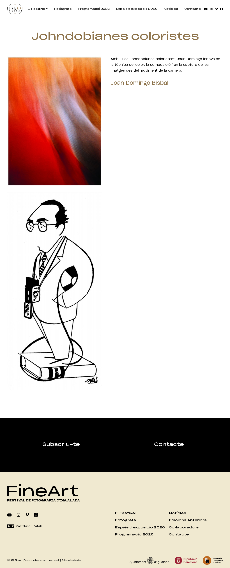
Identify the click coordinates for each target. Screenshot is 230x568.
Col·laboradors (184, 527)
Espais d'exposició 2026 (136, 9)
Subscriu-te (61, 444)
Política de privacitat (71, 560)
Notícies (171, 9)
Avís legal (54, 560)
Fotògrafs (63, 9)
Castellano (23, 526)
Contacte (192, 9)
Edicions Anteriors (188, 520)
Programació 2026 (94, 9)
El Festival (36, 9)
